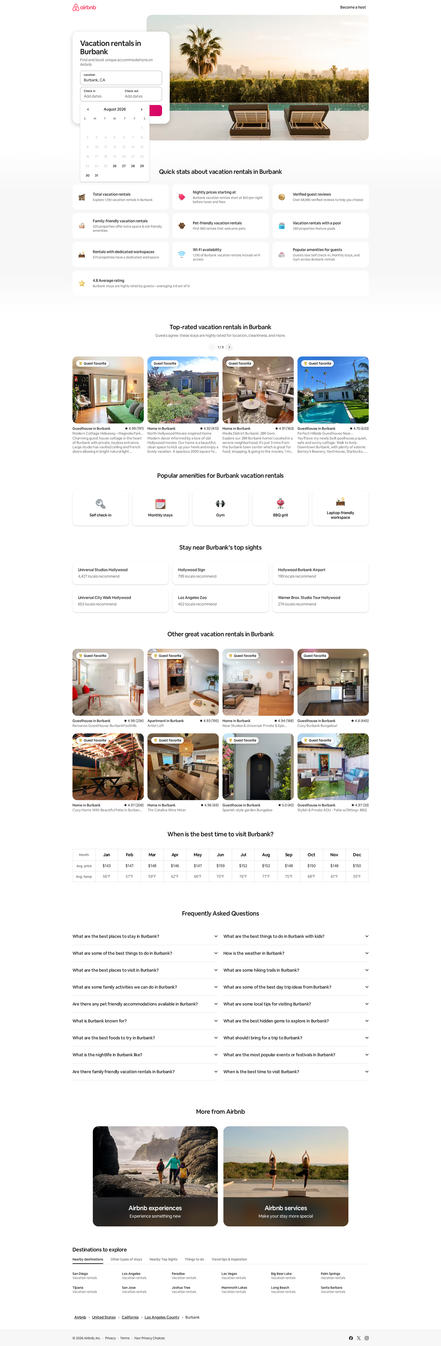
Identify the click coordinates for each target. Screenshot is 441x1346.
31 (96, 175)
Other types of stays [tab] (126, 1259)
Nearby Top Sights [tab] (164, 1259)
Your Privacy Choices (149, 1338)
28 (133, 166)
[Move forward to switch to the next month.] (141, 109)
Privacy (110, 1338)
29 (142, 166)
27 (124, 166)
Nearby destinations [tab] (87, 1259)
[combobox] (121, 80)
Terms (125, 1338)
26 (114, 166)
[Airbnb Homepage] (84, 7)
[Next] (229, 347)
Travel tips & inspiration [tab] (229, 1259)
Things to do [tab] (194, 1259)
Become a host (353, 7)
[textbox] (100, 96)
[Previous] (212, 347)
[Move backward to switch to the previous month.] (88, 109)
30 (88, 175)
